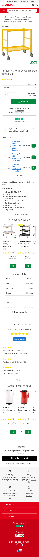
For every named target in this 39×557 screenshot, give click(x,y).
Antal (6, 432)
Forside (4, 17)
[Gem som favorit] (14, 225)
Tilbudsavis (29, 493)
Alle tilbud (29, 496)
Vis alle (19, 176)
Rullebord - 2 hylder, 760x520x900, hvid (8, 245)
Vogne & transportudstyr (23, 17)
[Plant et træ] (21, 535)
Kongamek (29, 283)
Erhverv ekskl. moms (12, 463)
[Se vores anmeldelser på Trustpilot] (19, 526)
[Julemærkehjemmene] (16, 535)
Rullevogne (7, 19)
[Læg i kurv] (13, 266)
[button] (6, 26)
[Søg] (35, 11)
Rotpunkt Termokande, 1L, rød (24, 409)
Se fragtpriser (19, 111)
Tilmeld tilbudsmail (19, 458)
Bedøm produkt (19, 339)
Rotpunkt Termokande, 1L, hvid (9, 409)
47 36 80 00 (32, 477)
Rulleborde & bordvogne (21, 19)
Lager (10, 17)
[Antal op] (14, 94)
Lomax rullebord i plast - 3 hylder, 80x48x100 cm (24, 243)
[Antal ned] (5, 94)
